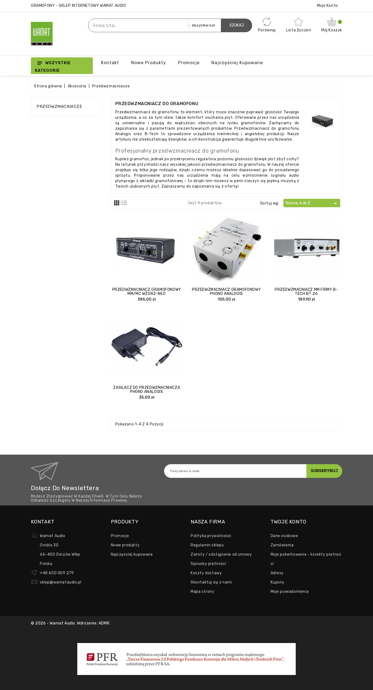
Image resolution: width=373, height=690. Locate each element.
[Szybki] (152, 248)
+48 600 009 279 (57, 573)
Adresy (277, 573)
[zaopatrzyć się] (130, 248)
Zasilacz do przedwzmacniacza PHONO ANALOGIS (146, 389)
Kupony (278, 582)
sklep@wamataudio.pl (60, 582)
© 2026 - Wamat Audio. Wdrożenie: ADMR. (70, 623)
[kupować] (210, 248)
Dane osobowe (284, 536)
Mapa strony (202, 591)
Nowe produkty (148, 62)
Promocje (120, 536)
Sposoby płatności (208, 563)
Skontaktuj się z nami (211, 582)
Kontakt (110, 62)
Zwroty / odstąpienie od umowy (221, 554)
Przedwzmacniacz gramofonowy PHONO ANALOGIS (226, 291)
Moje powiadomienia (290, 591)
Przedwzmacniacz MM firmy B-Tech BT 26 (306, 291)
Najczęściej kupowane (132, 554)
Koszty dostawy (206, 573)
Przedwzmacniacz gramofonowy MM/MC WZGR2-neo (146, 291)
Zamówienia (282, 545)
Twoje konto (289, 522)
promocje (189, 62)
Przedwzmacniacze (59, 106)
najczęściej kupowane (237, 62)
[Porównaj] (141, 248)
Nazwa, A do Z (312, 203)
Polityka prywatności (211, 536)
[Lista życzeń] (163, 248)
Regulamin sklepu (207, 545)
